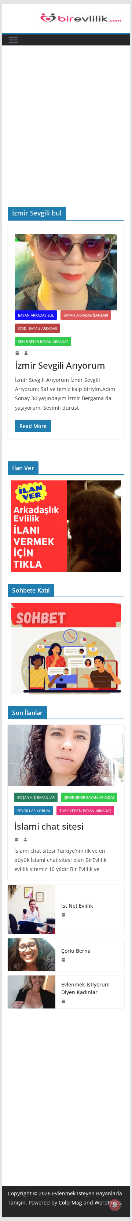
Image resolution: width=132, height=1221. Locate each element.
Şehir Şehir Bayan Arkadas (43, 341)
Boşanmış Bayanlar (36, 797)
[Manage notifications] (115, 1205)
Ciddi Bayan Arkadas (37, 328)
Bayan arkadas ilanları (85, 315)
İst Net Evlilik (77, 905)
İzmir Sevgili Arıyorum (60, 365)
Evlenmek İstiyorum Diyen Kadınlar (85, 988)
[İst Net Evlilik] (31, 909)
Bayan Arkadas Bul (36, 315)
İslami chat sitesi (49, 826)
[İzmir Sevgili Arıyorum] (66, 272)
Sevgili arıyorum (33, 810)
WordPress (108, 1202)
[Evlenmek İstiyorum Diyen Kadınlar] (31, 991)
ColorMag (70, 1202)
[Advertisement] (66, 137)
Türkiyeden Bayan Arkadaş (85, 810)
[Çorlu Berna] (31, 954)
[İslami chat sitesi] (66, 755)
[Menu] (13, 39)
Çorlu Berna (76, 950)
